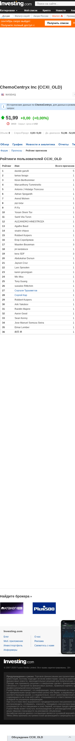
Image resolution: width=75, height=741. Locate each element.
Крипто (47, 10)
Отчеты (63, 144)
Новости (61, 10)
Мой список (30, 10)
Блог (6, 636)
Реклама (39, 641)
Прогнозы (16, 150)
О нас (37, 636)
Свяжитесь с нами (44, 645)
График (17, 144)
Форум (4, 150)
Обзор (4, 144)
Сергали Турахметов (26, 290)
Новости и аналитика (40, 144)
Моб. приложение (13, 641)
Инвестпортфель (13, 645)
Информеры (10, 650)
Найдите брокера (14, 596)
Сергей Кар (21, 295)
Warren (56, 16)
